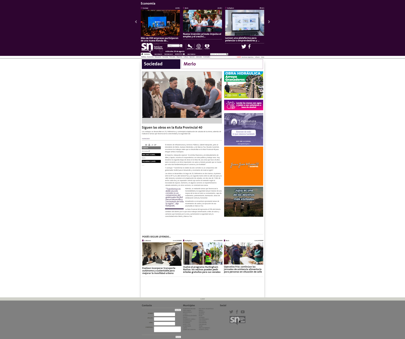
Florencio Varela (189, 319)
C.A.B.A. (185, 314)
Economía (150, 57)
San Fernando (204, 319)
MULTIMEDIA (191, 54)
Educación (158, 57)
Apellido (150, 318)
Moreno (202, 312)
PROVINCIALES (168, 54)
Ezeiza (185, 317)
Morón (201, 314)
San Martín (203, 323)
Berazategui (187, 312)
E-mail (151, 322)
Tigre (200, 326)
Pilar (200, 316)
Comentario (149, 327)
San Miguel (203, 324)
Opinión (192, 57)
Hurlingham (187, 321)
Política (143, 57)
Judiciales (199, 57)
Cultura (186, 57)
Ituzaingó (186, 323)
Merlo (201, 310)
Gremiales (206, 57)
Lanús (185, 328)
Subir (202, 299)
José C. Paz (186, 324)
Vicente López (204, 329)
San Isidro (202, 321)
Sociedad (165, 57)
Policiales (172, 57)
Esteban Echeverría (190, 316)
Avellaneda (187, 310)
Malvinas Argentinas (206, 309)
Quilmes (202, 317)
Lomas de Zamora (189, 329)
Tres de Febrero (204, 328)
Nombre (150, 313)
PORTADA (147, 54)
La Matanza (187, 326)
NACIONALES (158, 54)
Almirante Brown (189, 309)
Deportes (179, 57)
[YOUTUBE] (243, 313)
